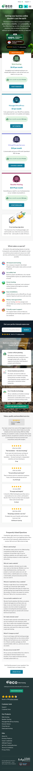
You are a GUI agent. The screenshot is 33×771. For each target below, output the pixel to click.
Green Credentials (7, 740)
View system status (16, 691)
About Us (4, 736)
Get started (16, 126)
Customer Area (6, 709)
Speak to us (17, 672)
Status (19, 1)
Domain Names (6, 724)
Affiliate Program (7, 743)
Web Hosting (5, 717)
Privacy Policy (6, 750)
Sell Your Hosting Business (9, 745)
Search (26, 330)
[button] (30, 6)
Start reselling (16, 205)
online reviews (23, 47)
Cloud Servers (6, 726)
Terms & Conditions (7, 747)
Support (4, 707)
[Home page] (7, 6)
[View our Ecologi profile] (24, 759)
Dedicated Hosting (7, 728)
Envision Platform (7, 738)
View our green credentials (16, 406)
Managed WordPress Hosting (10, 721)
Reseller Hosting (6, 719)
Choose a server (16, 165)
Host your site (16, 86)
